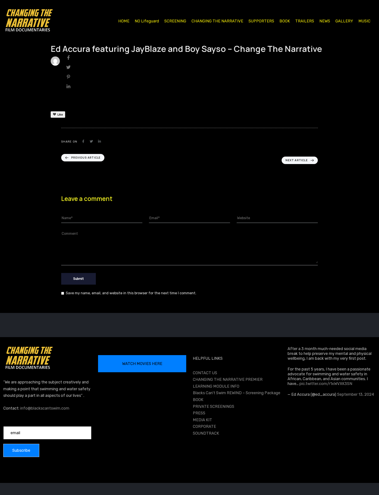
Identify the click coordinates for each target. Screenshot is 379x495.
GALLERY (344, 21)
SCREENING (175, 21)
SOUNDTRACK (206, 433)
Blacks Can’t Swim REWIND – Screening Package (236, 392)
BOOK (284, 21)
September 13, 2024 (355, 394)
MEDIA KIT (202, 419)
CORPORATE (204, 426)
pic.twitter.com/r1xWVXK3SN (325, 383)
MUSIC (364, 21)
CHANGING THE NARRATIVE (217, 21)
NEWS (324, 21)
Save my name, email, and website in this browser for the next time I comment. (131, 293)
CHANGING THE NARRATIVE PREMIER (228, 379)
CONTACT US (205, 372)
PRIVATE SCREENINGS (213, 406)
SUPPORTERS (261, 21)
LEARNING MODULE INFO (216, 386)
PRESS (199, 413)
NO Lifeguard (147, 21)
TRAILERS (304, 21)
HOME (123, 21)
